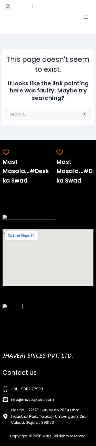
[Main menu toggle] (86, 17)
